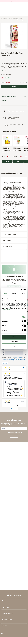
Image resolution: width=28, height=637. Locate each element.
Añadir (7, 161)
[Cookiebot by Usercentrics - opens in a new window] (20, 290)
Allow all (14, 336)
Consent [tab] (5, 293)
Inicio (2, 18)
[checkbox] (6, 432)
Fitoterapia (15, 18)
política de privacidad (17, 432)
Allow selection (14, 341)
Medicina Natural (8, 18)
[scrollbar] (13, 167)
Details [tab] (14, 293)
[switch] (24, 321)
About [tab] (23, 293)
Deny (14, 346)
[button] (14, 607)
